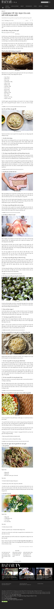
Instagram (14, 2)
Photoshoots (29, 6)
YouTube (16, 2)
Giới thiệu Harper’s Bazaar (6, 583)
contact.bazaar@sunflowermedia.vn (10, 598)
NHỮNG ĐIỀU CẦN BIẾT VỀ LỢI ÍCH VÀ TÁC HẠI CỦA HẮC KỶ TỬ (14, 169)
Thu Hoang (7, 20)
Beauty (22, 6)
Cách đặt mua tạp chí (5, 584)
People (35, 6)
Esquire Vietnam (40, 583)
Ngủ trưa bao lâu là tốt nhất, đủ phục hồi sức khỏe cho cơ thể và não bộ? (6, 555)
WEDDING (46, 6)
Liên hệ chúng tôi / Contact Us (25, 584)
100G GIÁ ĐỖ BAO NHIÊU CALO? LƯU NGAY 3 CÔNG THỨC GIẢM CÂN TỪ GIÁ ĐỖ (17, 441)
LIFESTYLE (40, 6)
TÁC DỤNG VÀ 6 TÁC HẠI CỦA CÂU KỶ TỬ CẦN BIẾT (13, 212)
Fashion (7, 6)
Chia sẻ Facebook (32, 20)
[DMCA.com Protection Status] (4, 601)
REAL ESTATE (7, 7)
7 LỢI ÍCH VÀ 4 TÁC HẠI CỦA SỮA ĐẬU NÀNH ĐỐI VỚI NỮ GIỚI (14, 390)
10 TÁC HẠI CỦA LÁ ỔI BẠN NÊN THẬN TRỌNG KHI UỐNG (14, 273)
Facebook (12, 2)
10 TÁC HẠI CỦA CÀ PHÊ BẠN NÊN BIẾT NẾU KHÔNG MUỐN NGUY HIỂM (16, 106)
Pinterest (30, 20)
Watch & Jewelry (15, 6)
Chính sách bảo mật (23, 583)
